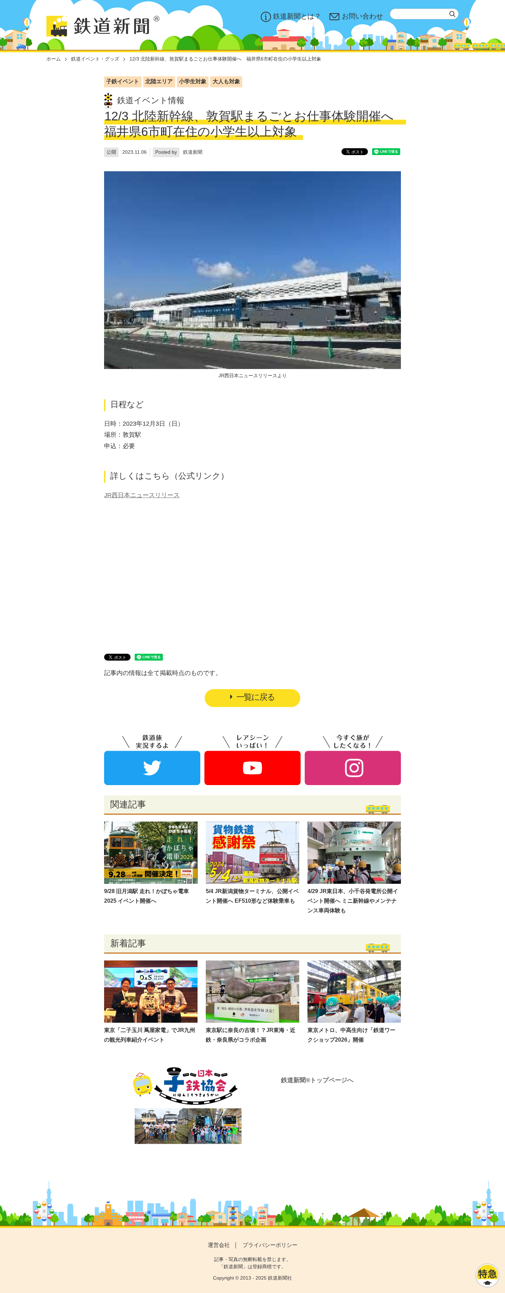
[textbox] (424, 14)
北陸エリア (159, 81)
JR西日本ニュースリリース (142, 495)
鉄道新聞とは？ (297, 16)
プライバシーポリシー (270, 1245)
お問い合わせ (362, 16)
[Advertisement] (252, 569)
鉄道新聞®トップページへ (317, 1080)
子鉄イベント (122, 81)
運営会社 (219, 1245)
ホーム (53, 59)
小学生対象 (192, 81)
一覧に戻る (255, 697)
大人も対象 (226, 81)
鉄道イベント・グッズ (95, 59)
